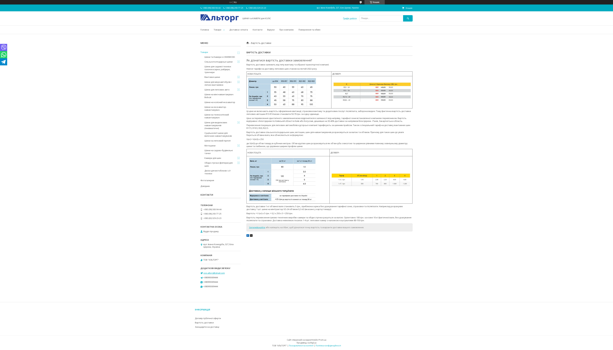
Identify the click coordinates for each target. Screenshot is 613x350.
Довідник (205, 186)
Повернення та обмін (309, 29)
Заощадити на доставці (207, 326)
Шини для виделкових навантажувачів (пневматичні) (215, 125)
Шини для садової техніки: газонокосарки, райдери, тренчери (217, 69)
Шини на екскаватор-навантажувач (215, 108)
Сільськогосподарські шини (218, 61)
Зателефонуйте (257, 227)
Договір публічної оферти (208, 318)
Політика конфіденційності (328, 345)
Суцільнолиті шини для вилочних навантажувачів (218, 134)
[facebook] (247, 236)
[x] (251, 236)
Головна (205, 29)
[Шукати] (408, 18)
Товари (217, 29)
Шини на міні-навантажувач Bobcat (218, 96)
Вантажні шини (212, 77)
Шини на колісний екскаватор (219, 102)
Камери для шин (212, 158)
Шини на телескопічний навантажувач (216, 116)
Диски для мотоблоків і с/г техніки (217, 172)
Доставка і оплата (238, 29)
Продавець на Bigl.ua (306, 342)
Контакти (257, 29)
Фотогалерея (207, 180)
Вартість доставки (204, 322)
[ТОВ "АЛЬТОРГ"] (220, 21)
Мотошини (210, 145)
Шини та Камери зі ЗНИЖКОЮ (219, 56)
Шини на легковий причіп (217, 140)
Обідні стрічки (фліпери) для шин (218, 164)
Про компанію (286, 29)
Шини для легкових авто (217, 89)
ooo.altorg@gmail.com (214, 273)
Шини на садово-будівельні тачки (218, 152)
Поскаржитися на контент (301, 345)
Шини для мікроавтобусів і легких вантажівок (217, 83)
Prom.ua (322, 340)
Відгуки (271, 29)
